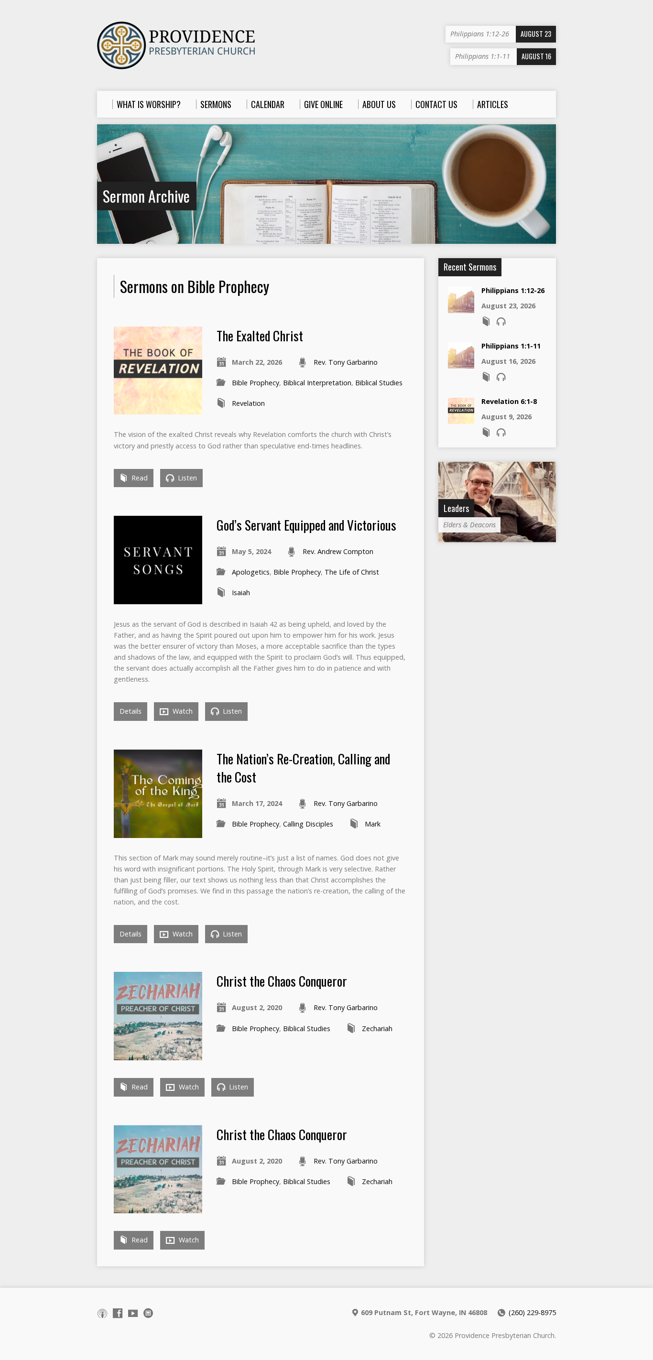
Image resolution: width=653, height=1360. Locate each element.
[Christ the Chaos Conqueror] (158, 1054)
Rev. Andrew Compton (338, 551)
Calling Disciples (308, 823)
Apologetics (251, 572)
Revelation (248, 403)
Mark (373, 823)
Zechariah (377, 1028)
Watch (182, 711)
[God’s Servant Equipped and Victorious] (158, 598)
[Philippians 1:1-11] (461, 363)
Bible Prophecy (255, 382)
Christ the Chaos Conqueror (282, 980)
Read (139, 477)
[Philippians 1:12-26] (461, 308)
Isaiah (241, 592)
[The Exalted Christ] (158, 408)
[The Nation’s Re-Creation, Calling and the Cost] (158, 832)
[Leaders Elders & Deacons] (497, 537)
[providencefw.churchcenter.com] (148, 1313)
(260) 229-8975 (532, 1312)
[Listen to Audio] (501, 321)
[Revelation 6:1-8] (461, 419)
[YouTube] (133, 1313)
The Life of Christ (352, 572)
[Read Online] (486, 321)
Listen (186, 477)
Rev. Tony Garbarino (346, 362)
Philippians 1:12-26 (512, 290)
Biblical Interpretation (317, 382)
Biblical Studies (379, 382)
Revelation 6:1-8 (509, 401)
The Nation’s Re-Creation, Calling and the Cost (303, 767)
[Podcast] (102, 1313)
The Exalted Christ (260, 335)
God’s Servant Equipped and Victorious (306, 524)
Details (130, 711)
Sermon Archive (146, 196)
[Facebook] (117, 1313)
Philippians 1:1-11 (511, 345)
